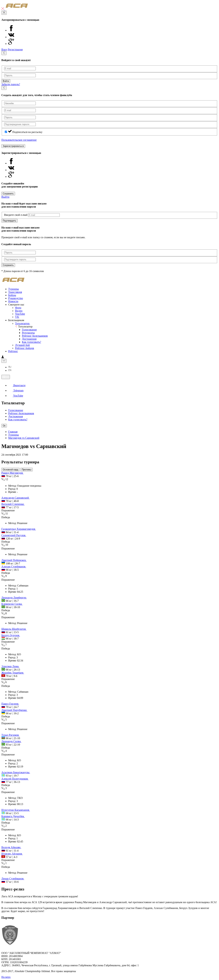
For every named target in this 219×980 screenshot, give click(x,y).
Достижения (29, 338)
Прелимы (26, 469)
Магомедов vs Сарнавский (23, 437)
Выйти (5, 196)
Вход (4, 49)
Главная (12, 431)
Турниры (13, 434)
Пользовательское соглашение (19, 139)
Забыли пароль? (10, 84)
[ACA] (17, 9)
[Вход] (2, 357)
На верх (6, 977)
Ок (4, 425)
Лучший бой (22, 345)
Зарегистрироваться (13, 146)
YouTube (20, 313)
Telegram (18, 390)
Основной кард (10, 469)
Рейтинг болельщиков (35, 335)
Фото (18, 307)
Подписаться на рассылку (27, 132)
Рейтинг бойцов (24, 348)
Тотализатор (22, 323)
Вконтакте (19, 385)
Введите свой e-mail (15, 214)
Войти (6, 81)
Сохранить (8, 193)
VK (17, 316)
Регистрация (15, 49)
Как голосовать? (31, 342)
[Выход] (3, 9)
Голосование (29, 329)
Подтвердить (9, 220)
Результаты (28, 332)
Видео (18, 310)
